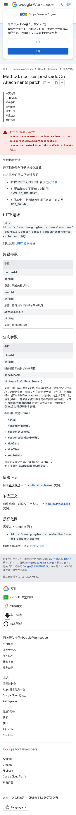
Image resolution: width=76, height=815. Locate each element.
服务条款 (8, 667)
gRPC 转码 (22, 243)
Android (7, 758)
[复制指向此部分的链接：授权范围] (21, 519)
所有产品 (8, 782)
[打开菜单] (6, 4)
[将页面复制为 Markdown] (56, 83)
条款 (5, 797)
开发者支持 (9, 661)
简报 (5, 723)
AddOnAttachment (40, 485)
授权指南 (38, 546)
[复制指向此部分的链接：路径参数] (21, 254)
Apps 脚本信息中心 (14, 689)
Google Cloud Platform (16, 776)
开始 (38, 51)
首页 (5, 69)
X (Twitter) (9, 729)
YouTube (8, 735)
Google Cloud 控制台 (15, 695)
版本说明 (8, 655)
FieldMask (23, 381)
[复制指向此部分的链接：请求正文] (21, 478)
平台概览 (8, 643)
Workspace (43, 4)
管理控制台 (9, 683)
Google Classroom (48, 69)
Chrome (7, 764)
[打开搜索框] (61, 4)
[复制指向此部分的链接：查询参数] (21, 337)
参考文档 (68, 69)
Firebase (8, 770)
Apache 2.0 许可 (48, 562)
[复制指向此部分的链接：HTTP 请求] (24, 215)
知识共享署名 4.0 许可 (60, 559)
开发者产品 (9, 649)
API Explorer (10, 701)
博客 (5, 717)
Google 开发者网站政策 (35, 566)
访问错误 (51, 182)
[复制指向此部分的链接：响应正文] (21, 496)
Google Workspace (23, 69)
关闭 (38, 41)
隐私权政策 (18, 797)
